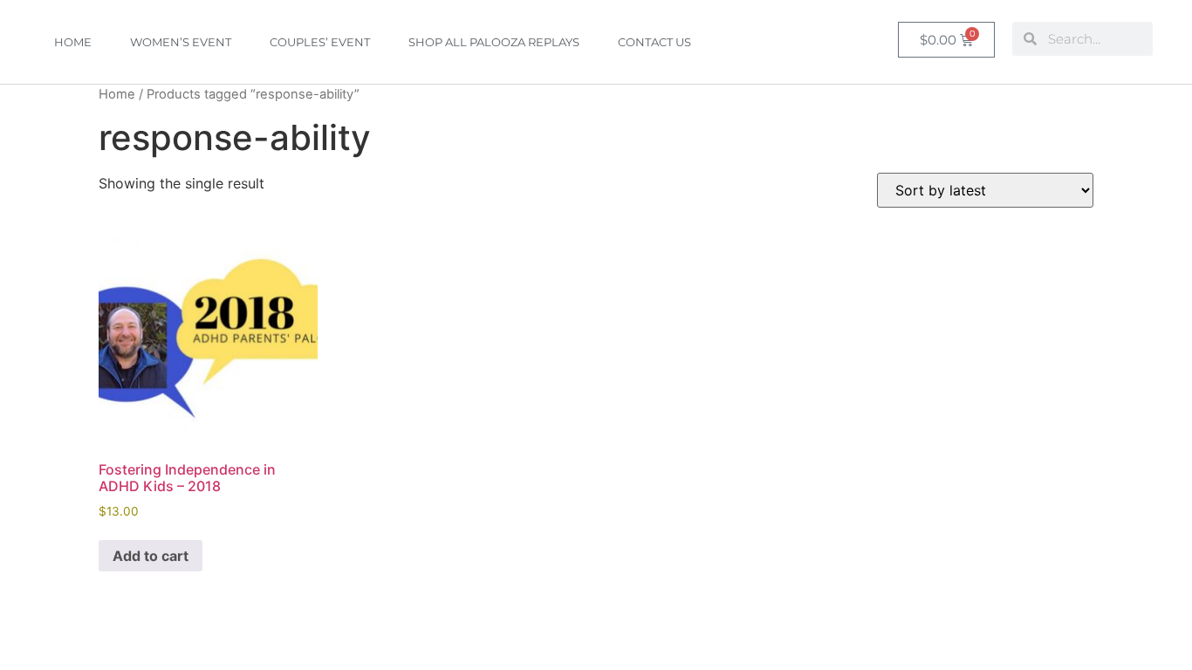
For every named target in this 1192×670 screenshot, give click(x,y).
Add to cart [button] (150, 555)
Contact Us (654, 42)
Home (73, 42)
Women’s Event (180, 42)
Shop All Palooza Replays (493, 42)
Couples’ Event (320, 42)
